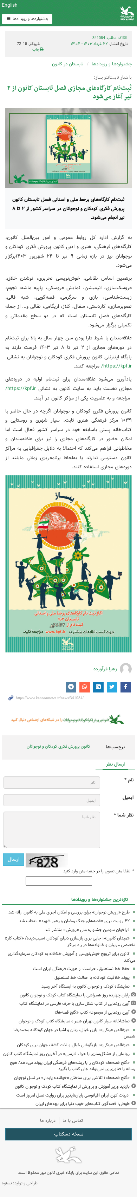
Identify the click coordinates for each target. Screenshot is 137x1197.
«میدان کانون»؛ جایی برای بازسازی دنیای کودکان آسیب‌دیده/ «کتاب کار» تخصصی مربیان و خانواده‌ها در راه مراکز (70, 941)
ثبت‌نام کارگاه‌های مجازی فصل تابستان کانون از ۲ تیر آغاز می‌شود (69, 92)
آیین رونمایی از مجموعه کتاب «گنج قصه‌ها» (92, 1012)
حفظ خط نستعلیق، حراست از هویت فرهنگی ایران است (81, 968)
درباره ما (48, 1120)
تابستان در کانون (68, 64)
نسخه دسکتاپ (68, 1134)
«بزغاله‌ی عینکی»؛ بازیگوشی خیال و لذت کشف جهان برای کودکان (73, 1045)
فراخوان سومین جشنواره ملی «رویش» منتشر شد (87, 929)
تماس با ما (73, 1120)
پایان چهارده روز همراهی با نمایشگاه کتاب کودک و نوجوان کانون (75, 995)
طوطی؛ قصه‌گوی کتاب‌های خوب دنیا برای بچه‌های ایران (82, 1103)
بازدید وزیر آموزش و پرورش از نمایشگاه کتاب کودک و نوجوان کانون (72, 1086)
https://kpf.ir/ (116, 366)
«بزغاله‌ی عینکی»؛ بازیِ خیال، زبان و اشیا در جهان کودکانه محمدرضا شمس (74, 1033)
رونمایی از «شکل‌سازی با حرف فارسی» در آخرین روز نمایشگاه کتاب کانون (66, 1053)
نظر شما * (123, 815)
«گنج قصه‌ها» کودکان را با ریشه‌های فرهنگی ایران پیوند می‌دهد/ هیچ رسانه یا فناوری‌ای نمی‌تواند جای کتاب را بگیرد (72, 1066)
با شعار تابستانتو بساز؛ (113, 77)
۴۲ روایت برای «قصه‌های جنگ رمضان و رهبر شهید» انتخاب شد (74, 921)
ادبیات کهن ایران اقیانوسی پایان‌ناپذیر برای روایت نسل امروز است (73, 1095)
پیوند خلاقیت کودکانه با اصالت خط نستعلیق (92, 977)
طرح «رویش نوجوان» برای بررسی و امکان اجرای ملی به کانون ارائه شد (69, 912)
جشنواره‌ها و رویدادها (30, 18)
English (10, 5)
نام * (128, 780)
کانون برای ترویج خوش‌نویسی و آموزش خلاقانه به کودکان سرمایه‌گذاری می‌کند (71, 957)
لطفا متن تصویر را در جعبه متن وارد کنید (98, 871)
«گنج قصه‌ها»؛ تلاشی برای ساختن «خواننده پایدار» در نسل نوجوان (72, 1077)
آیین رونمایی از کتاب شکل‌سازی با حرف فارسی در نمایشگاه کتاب (74, 1003)
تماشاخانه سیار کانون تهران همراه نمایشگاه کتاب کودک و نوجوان (74, 1021)
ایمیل (128, 797)
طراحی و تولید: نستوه (20, 1183)
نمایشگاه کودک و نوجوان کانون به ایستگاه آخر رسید (85, 986)
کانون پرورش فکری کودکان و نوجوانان (91, 13)
